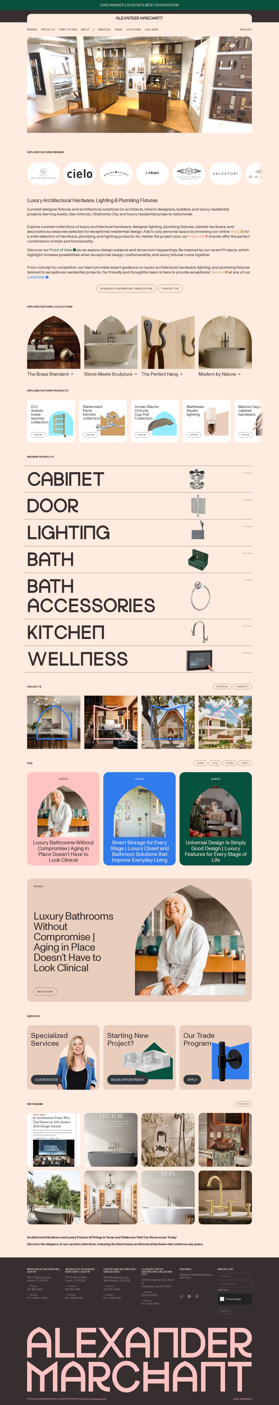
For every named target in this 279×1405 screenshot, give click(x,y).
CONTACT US (170, 288)
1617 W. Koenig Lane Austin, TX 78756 (39, 1278)
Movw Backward (27, 173)
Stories (230, 763)
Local (215, 763)
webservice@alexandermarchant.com (196, 1276)
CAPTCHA (223, 1290)
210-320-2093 (111, 1289)
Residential (222, 686)
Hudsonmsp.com (98, 1398)
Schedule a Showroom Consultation (126, 288)
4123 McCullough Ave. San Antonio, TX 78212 (116, 1278)
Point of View (61, 249)
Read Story (45, 991)
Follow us (243, 1103)
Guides (200, 763)
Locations (36, 277)
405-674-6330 (149, 1295)
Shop (235, 231)
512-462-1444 (34, 1289)
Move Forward (252, 173)
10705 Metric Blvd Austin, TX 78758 (76, 1278)
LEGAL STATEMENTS (242, 1398)
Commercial (242, 686)
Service (217, 272)
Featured (196, 236)
